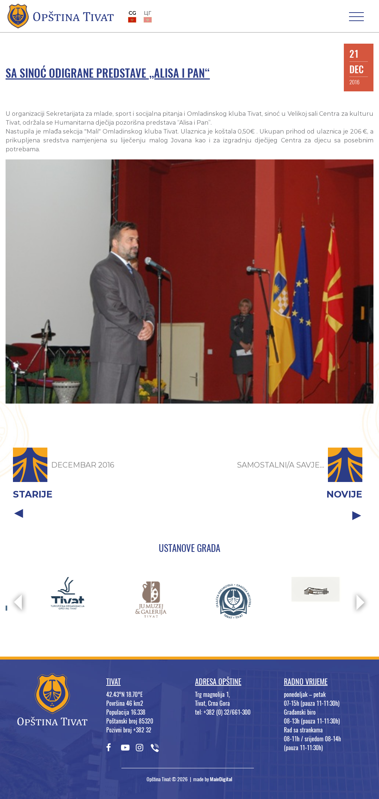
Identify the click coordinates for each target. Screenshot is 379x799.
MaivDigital (221, 779)
